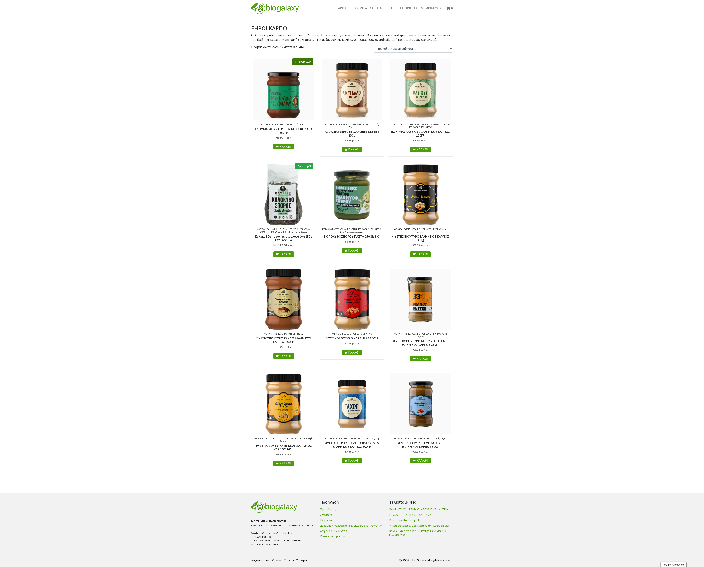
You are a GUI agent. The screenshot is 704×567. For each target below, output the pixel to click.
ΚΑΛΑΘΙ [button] (354, 149)
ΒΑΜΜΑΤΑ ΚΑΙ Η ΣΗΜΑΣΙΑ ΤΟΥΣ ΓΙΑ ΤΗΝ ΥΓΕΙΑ (418, 509)
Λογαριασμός (260, 560)
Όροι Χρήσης (328, 509)
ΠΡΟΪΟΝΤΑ (359, 8)
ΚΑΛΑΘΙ (285, 147)
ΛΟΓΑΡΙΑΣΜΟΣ (430, 8)
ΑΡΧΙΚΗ (343, 8)
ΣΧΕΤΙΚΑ (376, 8)
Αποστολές (326, 515)
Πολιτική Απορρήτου (332, 536)
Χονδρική (302, 560)
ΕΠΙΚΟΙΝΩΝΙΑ (408, 8)
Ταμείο (289, 560)
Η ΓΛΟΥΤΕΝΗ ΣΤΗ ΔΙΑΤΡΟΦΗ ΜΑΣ (410, 515)
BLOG (392, 8)
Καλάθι (276, 560)
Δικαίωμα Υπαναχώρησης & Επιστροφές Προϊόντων (351, 525)
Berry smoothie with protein (406, 520)
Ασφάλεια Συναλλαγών (334, 531)
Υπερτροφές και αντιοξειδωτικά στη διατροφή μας (419, 525)
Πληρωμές (326, 520)
